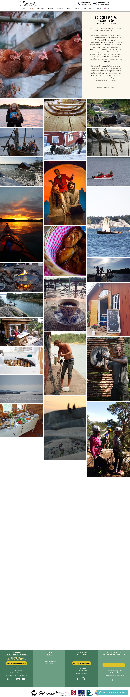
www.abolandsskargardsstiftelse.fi (114, 664)
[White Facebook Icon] (13, 679)
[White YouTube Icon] (23, 679)
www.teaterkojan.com (81, 663)
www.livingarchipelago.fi (16, 663)
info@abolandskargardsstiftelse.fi (114, 675)
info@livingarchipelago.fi (16, 673)
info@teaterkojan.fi (81, 673)
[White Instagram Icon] (8, 679)
